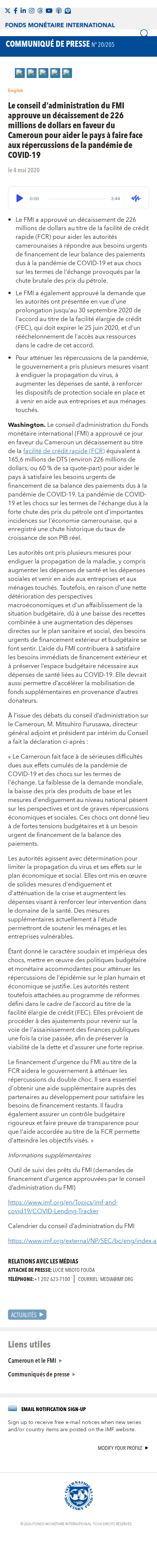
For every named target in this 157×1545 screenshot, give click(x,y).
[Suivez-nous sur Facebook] (16, 11)
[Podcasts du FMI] (59, 11)
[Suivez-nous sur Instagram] (31, 11)
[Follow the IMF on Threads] (40, 11)
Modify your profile (120, 1448)
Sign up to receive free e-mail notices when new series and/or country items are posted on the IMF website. (74, 1426)
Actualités (24, 1314)
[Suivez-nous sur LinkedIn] (23, 11)
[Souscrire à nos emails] (68, 11)
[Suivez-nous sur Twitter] (8, 11)
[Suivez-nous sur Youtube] (49, 11)
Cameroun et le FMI (32, 1360)
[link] (20, 73)
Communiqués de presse (39, 1374)
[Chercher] (144, 33)
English (15, 91)
